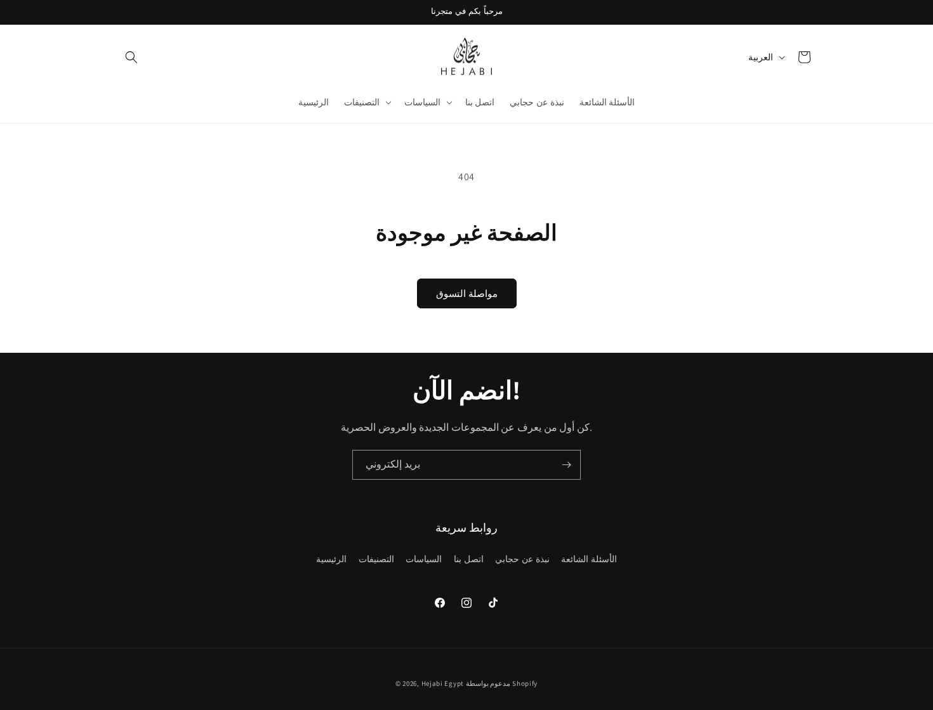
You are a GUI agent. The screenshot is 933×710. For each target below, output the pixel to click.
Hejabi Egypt (442, 683)
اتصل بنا (469, 559)
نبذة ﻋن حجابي (522, 559)
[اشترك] (566, 465)
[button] (131, 57)
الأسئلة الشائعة (589, 559)
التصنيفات (376, 559)
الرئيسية (331, 559)
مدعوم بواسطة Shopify (502, 683)
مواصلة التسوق (467, 293)
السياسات (424, 559)
